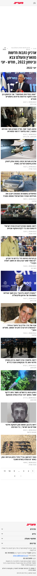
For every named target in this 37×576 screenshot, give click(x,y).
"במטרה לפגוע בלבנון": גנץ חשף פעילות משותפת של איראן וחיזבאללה (19, 294)
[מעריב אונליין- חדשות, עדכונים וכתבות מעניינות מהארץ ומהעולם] (19, 3)
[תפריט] (35, 3)
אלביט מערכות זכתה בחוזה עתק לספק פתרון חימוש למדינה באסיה (20, 162)
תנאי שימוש (32, 573)
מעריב (34, 49)
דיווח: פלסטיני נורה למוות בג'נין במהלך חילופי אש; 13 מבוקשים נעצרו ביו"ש (20, 361)
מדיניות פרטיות (22, 573)
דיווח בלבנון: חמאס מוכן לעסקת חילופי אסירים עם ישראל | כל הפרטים (20, 426)
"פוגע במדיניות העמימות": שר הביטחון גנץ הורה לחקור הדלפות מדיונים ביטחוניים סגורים (19, 96)
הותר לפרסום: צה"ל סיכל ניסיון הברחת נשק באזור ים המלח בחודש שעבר (18, 458)
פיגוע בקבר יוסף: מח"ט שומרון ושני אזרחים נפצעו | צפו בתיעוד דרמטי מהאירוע (19, 130)
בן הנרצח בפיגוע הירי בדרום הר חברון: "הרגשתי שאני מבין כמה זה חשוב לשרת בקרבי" (20, 260)
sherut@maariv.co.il (20, 555)
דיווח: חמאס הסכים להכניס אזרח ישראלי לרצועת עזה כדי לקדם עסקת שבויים (20, 227)
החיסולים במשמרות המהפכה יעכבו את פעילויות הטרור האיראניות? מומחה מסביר (19, 194)
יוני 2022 (4, 48)
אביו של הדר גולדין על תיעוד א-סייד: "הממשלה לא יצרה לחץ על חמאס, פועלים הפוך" (19, 327)
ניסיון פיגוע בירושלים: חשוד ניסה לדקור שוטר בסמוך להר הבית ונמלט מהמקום (20, 393)
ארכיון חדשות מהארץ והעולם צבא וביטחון (20, 48)
